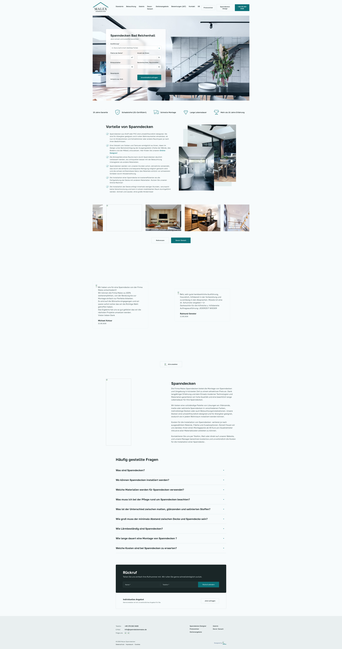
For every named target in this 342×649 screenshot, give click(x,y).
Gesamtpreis (116, 76)
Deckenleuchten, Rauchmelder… (148, 62)
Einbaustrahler (115, 62)
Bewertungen (178, 6)
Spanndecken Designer (198, 626)
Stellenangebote (162, 6)
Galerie (141, 6)
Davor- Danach (150, 7)
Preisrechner (194, 629)
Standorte (119, 6)
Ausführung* (114, 44)
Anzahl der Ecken (143, 53)
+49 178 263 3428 (131, 626)
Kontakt (192, 6)
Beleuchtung (131, 6)
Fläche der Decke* (116, 53)
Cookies (137, 644)
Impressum (129, 644)
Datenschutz (120, 644)
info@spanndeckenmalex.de (136, 629)
